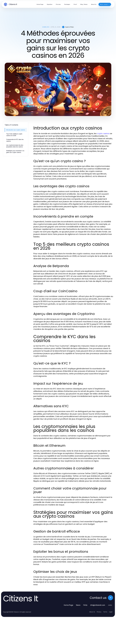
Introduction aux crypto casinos (15, 130)
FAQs (85, 605)
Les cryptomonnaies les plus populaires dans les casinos (14, 146)
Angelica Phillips (69, 27)
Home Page (68, 605)
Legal (110, 612)
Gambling (45, 27)
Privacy (99, 612)
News (78, 605)
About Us (92, 612)
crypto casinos (103, 133)
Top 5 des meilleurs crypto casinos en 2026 (14, 134)
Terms (105, 612)
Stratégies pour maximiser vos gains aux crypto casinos (15, 151)
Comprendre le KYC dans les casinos (15, 140)
